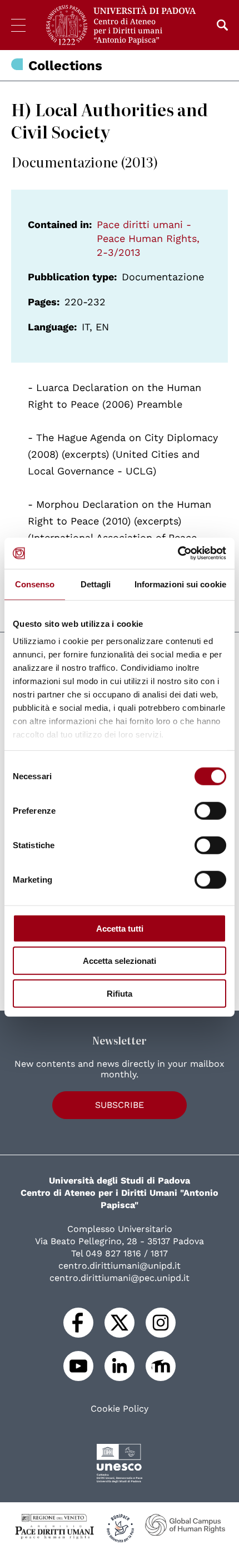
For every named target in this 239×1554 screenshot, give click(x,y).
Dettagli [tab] (96, 583)
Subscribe (119, 1105)
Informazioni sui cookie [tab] (180, 583)
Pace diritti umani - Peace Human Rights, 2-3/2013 (148, 238)
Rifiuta (119, 993)
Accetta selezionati (119, 961)
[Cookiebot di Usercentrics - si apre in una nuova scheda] (177, 553)
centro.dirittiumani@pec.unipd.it (119, 1278)
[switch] (210, 810)
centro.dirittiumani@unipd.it (119, 1265)
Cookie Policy (119, 1408)
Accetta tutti (119, 928)
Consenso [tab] (35, 583)
